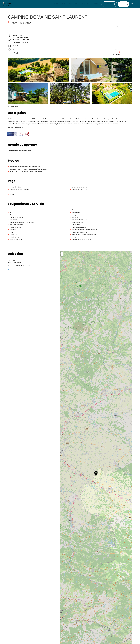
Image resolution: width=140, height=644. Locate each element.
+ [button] (61, 253)
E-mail (15, 45)
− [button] (61, 255)
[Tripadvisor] (18, 53)
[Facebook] (15, 53)
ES (136, 4)
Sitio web (16, 50)
